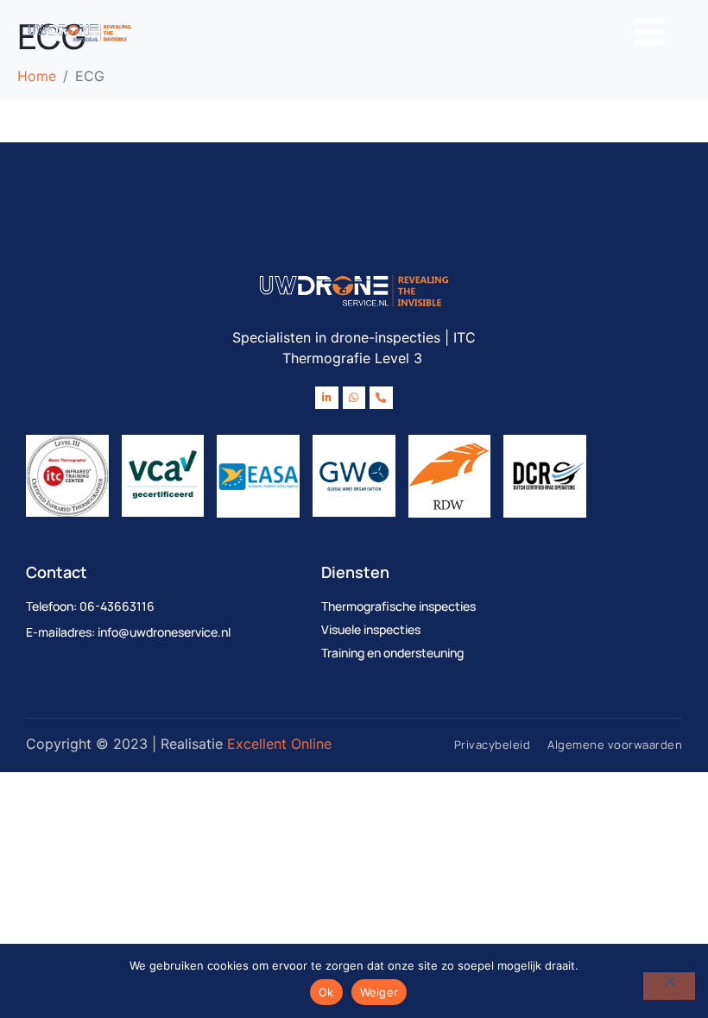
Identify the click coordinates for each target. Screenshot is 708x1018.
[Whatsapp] (354, 397)
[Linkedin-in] (326, 397)
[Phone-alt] (381, 397)
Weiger (379, 992)
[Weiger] (669, 986)
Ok (326, 992)
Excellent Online (279, 743)
